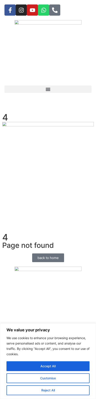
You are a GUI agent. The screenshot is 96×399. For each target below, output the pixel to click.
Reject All (48, 390)
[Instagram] (21, 10)
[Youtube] (32, 10)
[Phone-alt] (54, 10)
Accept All (48, 366)
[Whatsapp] (43, 10)
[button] (48, 89)
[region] (48, 361)
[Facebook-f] (10, 10)
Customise (48, 378)
